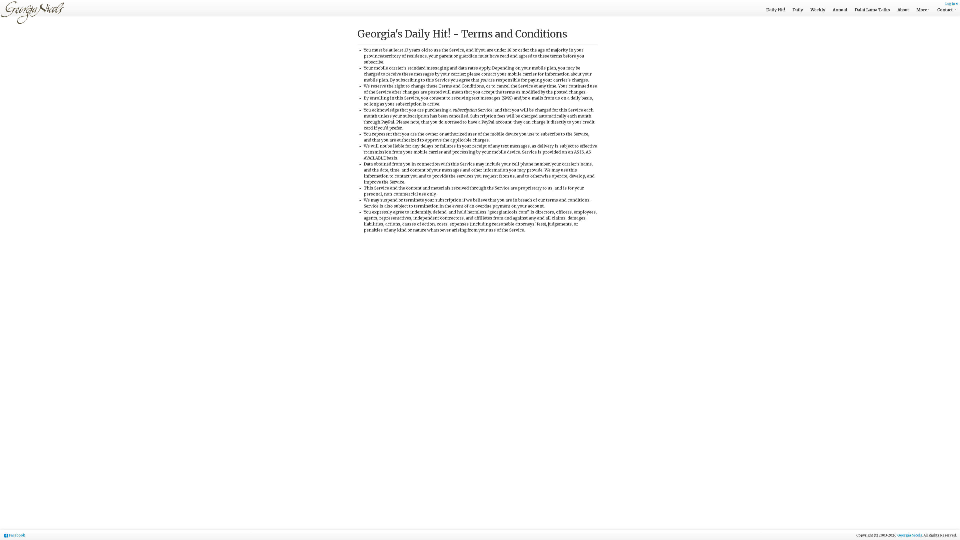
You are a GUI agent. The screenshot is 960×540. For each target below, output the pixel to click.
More (921, 9)
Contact (945, 9)
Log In (950, 4)
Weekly (817, 9)
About (903, 9)
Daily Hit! (775, 9)
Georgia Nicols (909, 535)
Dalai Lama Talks (872, 9)
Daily (797, 9)
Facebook (17, 535)
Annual (840, 9)
